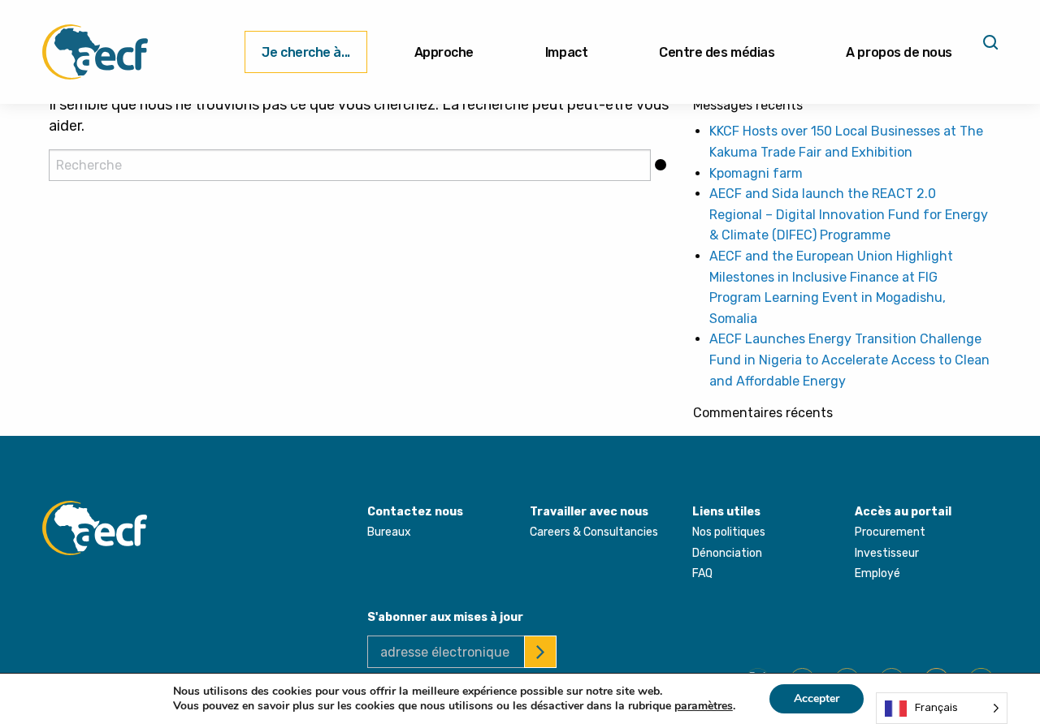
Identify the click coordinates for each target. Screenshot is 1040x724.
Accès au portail (903, 512)
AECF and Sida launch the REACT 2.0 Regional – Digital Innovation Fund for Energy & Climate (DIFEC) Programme (848, 214)
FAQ (702, 573)
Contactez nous (415, 512)
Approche (444, 52)
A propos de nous (899, 52)
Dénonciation (727, 553)
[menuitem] (305, 52)
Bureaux (389, 532)
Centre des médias (716, 52)
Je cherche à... (305, 52)
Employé (877, 573)
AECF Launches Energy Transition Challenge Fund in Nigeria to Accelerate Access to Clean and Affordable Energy (849, 359)
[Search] (989, 48)
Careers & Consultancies (594, 532)
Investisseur (887, 553)
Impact (566, 52)
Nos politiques (728, 532)
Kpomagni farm (756, 173)
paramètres (703, 706)
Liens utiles (726, 512)
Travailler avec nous (589, 512)
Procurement (890, 532)
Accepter (816, 698)
